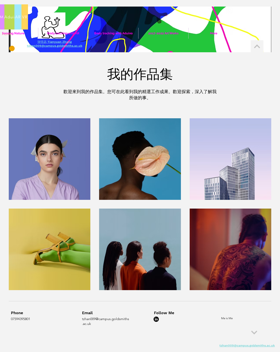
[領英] (156, 319)
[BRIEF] (257, 46)
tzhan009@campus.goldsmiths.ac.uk (54, 45)
